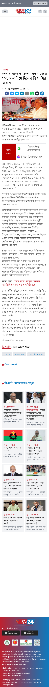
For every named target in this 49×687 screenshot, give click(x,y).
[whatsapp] (32, 93)
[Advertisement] (24, 41)
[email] (27, 93)
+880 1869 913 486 (14, 676)
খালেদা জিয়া (19, 354)
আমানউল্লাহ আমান (36, 354)
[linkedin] (22, 93)
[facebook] (7, 93)
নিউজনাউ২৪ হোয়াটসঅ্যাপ (33, 148)
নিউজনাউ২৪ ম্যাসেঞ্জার (31, 157)
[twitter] (17, 93)
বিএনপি (5, 70)
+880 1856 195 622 (14, 673)
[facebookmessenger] (12, 93)
